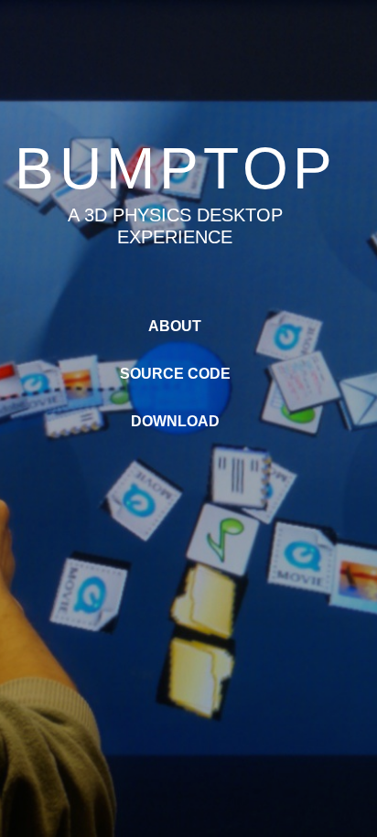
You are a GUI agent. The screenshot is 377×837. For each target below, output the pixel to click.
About (174, 326)
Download (175, 421)
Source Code (175, 373)
